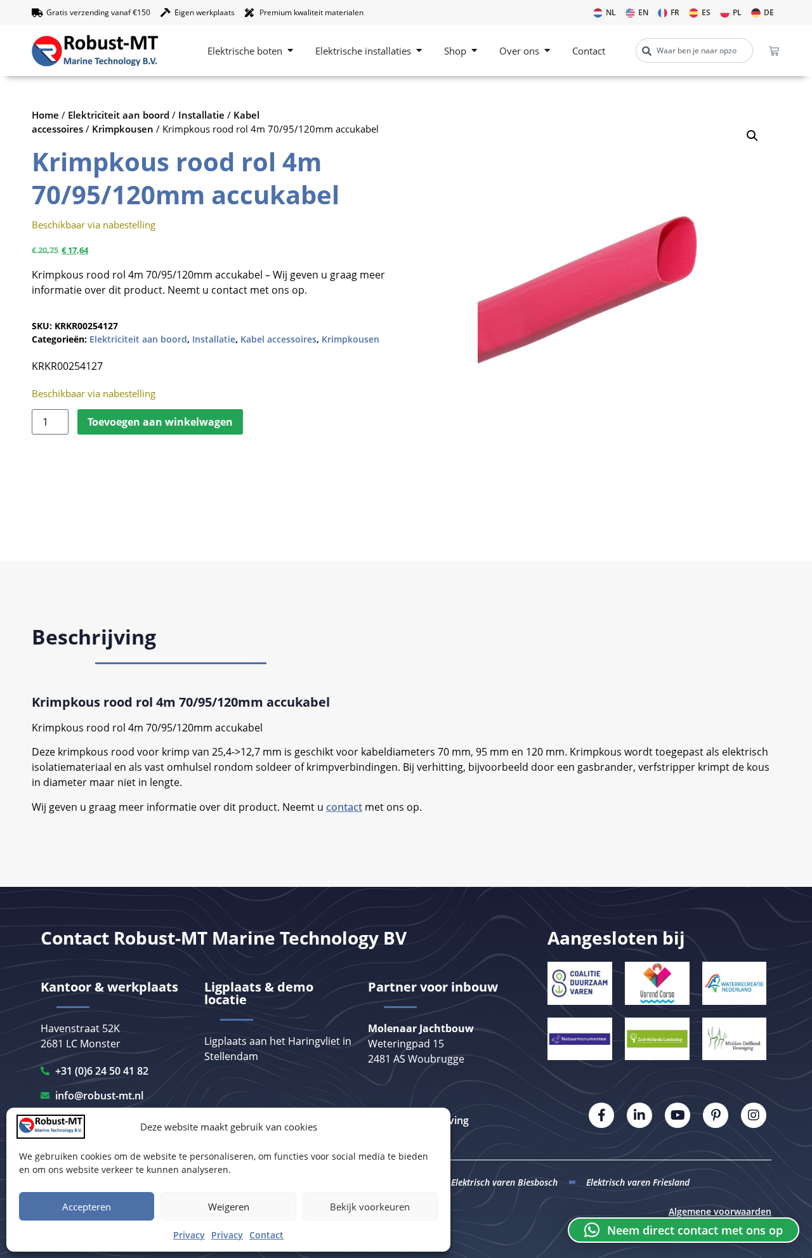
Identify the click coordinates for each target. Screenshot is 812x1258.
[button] (752, 135)
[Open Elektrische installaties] (419, 51)
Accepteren (86, 1206)
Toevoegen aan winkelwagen (160, 422)
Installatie (201, 114)
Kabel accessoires (278, 339)
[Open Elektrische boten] (290, 51)
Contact (266, 1235)
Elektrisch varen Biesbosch (504, 1182)
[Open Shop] (474, 51)
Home (45, 114)
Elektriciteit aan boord (118, 114)
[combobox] (694, 50)
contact (344, 807)
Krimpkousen (123, 128)
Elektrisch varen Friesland (638, 1182)
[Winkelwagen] (774, 51)
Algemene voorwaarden (720, 1211)
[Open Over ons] (547, 51)
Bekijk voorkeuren (370, 1206)
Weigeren (228, 1206)
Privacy (189, 1235)
